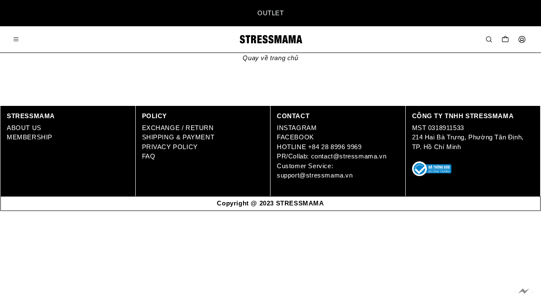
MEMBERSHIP (29, 137)
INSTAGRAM (297, 127)
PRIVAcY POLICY (170, 146)
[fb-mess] (524, 291)
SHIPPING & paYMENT (179, 137)
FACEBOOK (296, 137)
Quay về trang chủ (270, 57)
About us (24, 127)
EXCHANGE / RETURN (178, 127)
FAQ (149, 156)
